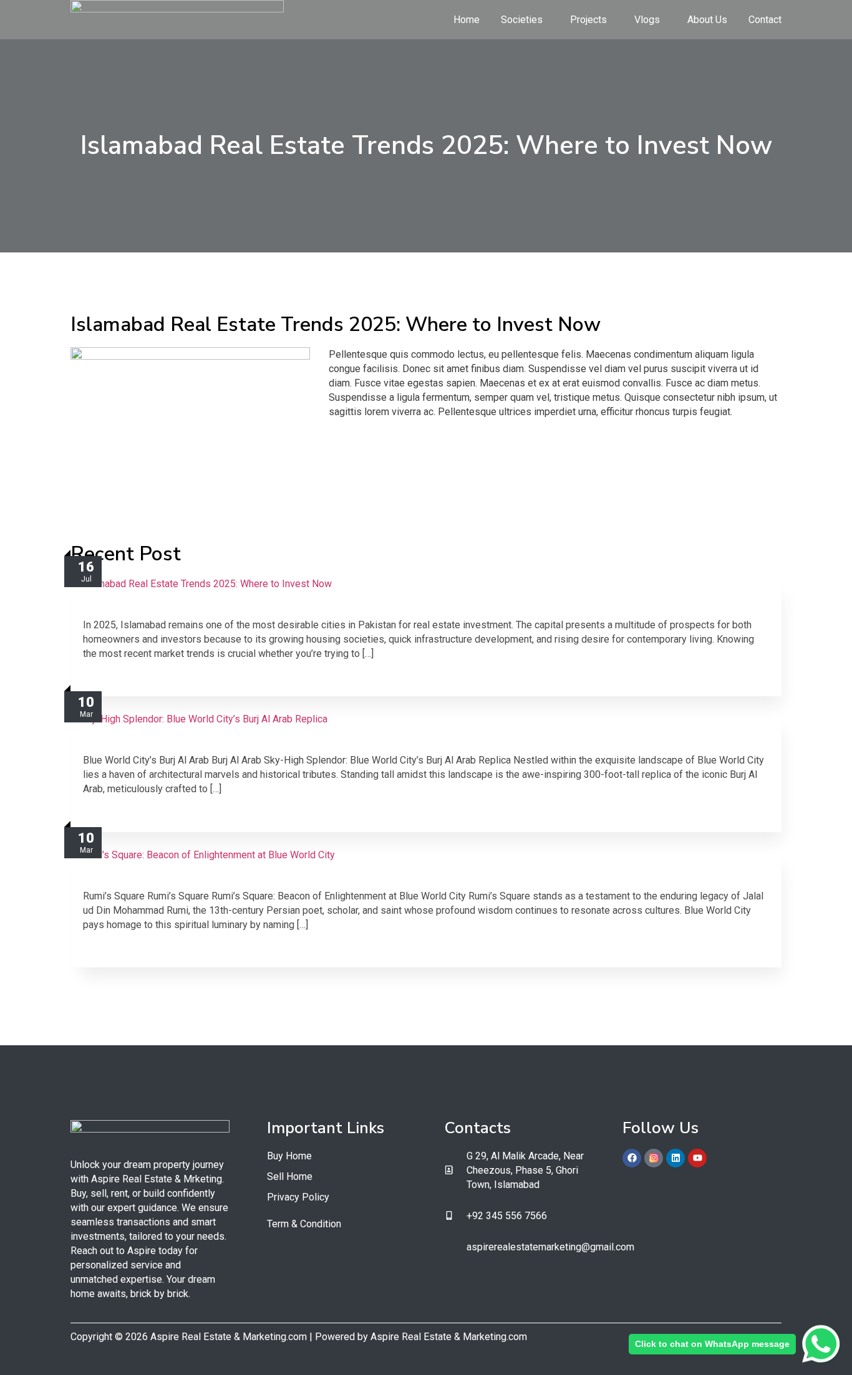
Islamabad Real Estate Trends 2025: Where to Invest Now (238, 607)
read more (104, 678)
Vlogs (647, 20)
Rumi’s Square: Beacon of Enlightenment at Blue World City (241, 878)
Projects (588, 20)
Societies (522, 20)
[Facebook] (631, 1158)
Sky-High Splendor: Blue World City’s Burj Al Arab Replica (236, 742)
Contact (765, 20)
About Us (707, 20)
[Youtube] (697, 1158)
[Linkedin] (675, 1158)
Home (466, 20)
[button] (525, 20)
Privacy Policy (298, 1197)
